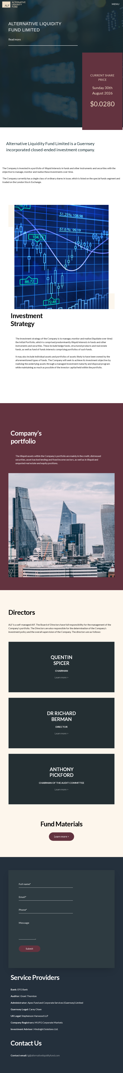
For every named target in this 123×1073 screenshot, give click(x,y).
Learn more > (61, 836)
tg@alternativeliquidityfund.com (43, 1055)
